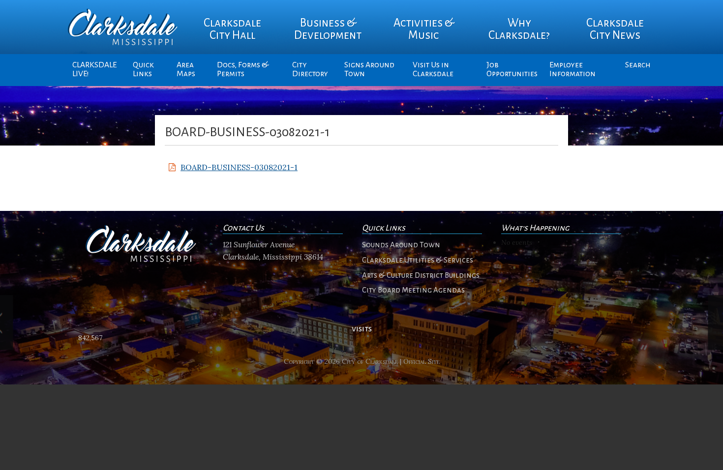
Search (638, 64)
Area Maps (186, 69)
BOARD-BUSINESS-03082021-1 (239, 167)
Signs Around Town (369, 69)
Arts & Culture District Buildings (421, 275)
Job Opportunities (512, 69)
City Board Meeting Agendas (413, 290)
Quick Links (143, 69)
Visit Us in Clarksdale (433, 69)
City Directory (310, 69)
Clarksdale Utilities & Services (417, 260)
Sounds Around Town (401, 245)
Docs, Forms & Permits (243, 69)
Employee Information (572, 69)
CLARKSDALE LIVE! (94, 69)
